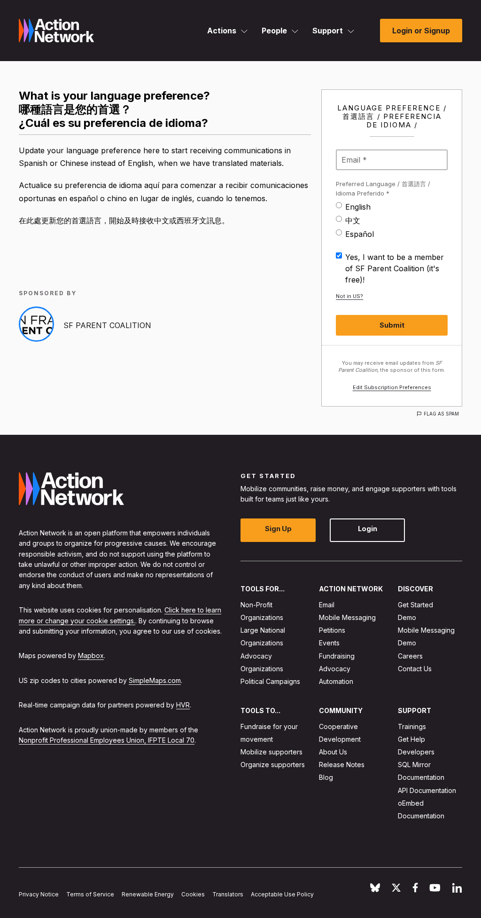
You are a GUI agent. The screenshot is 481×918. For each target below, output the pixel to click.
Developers (416, 752)
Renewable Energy (148, 894)
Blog (326, 777)
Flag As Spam (441, 413)
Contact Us (415, 669)
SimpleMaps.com (155, 680)
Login (367, 529)
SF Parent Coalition (107, 325)
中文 (352, 220)
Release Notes (342, 765)
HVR (183, 705)
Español (359, 234)
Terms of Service (90, 894)
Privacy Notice (39, 894)
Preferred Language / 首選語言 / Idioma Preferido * (383, 188)
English (358, 207)
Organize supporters (272, 765)
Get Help (411, 739)
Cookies (193, 894)
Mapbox (91, 655)
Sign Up (278, 529)
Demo (407, 617)
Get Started (415, 605)
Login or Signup (421, 30)
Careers (410, 656)
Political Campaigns (270, 681)
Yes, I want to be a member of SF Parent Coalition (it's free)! (394, 268)
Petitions (332, 630)
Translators (227, 894)
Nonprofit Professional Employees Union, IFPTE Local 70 (106, 740)
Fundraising (337, 656)
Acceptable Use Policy (282, 894)
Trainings (412, 726)
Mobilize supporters (271, 752)
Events (329, 643)
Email (326, 605)
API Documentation (427, 790)
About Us (333, 752)
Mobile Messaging (347, 617)
